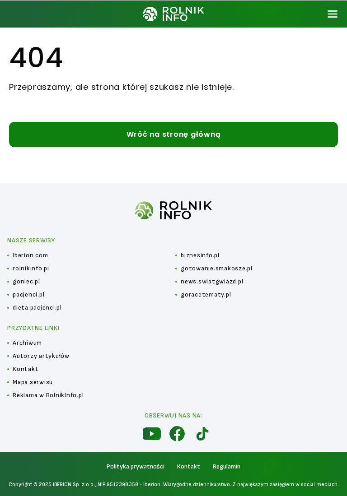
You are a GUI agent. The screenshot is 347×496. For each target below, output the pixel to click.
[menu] (332, 14)
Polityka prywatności (135, 466)
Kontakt (188, 466)
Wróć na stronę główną (174, 134)
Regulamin (226, 466)
